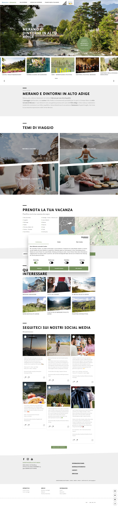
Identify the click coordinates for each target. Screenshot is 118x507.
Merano (43, 222)
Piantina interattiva (45, 493)
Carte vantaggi (26, 492)
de (86, 502)
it (88, 502)
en (90, 502)
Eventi (61, 490)
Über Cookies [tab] (79, 242)
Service (43, 488)
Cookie (71, 480)
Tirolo (43, 229)
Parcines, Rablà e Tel (28, 227)
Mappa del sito (85, 480)
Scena (43, 227)
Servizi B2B (75, 473)
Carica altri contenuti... (59, 447)
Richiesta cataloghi (45, 490)
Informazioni (64, 488)
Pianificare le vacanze (52, 2)
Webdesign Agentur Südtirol (24, 502)
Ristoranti (62, 492)
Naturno (43, 224)
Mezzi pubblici (63, 493)
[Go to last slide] (4, 80)
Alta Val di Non (27, 217)
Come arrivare (26, 490)
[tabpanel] (13, 66)
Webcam (43, 492)
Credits (75, 480)
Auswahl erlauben (59, 268)
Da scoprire (23, 2)
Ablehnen (39, 268)
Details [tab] (59, 242)
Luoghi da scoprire (36, 2)
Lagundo (25, 220)
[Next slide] (113, 80)
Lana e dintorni (45, 220)
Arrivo (25, 253)
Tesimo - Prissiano (27, 229)
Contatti (74, 470)
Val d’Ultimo (26, 231)
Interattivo (26, 488)
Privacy (79, 480)
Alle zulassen (78, 268)
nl (92, 502)
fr (94, 502)
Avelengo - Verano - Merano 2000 (49, 217)
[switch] (51, 263)
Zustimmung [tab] (39, 242)
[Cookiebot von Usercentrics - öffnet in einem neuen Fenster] (82, 237)
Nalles (25, 224)
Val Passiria (44, 231)
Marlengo (25, 222)
